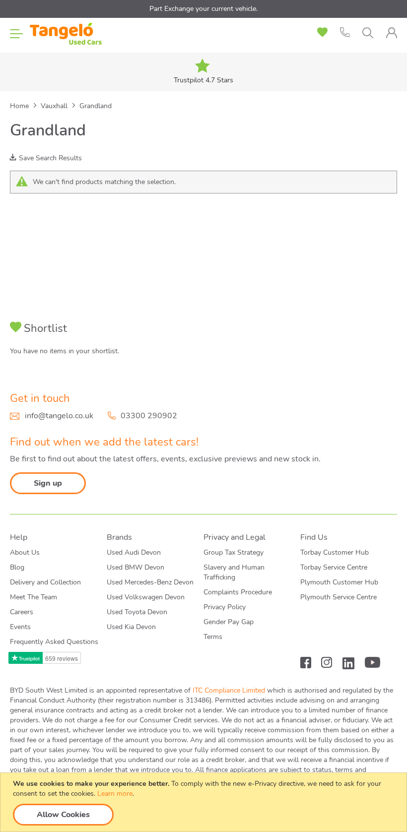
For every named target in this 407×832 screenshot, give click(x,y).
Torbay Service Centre (333, 567)
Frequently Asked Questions (54, 641)
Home (20, 106)
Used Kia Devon (131, 627)
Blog (17, 567)
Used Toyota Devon (137, 612)
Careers (21, 612)
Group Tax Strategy (234, 552)
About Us (25, 552)
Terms (213, 636)
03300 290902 (149, 415)
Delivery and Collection (45, 582)
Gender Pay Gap (229, 622)
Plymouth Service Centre (338, 597)
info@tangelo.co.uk (59, 415)
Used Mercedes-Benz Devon (150, 582)
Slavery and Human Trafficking (234, 572)
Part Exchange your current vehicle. (203, 8)
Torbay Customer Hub (334, 552)
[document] (205, 802)
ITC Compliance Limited (229, 690)
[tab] (391, 33)
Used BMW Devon (135, 567)
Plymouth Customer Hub (339, 582)
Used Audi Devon (134, 552)
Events (20, 627)
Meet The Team (33, 597)
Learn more (115, 793)
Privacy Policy (225, 607)
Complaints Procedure (238, 592)
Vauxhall (55, 106)
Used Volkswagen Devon (146, 597)
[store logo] (66, 35)
